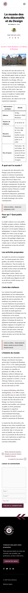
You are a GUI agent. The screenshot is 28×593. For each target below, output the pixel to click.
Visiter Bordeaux (12, 47)
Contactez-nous (11, 561)
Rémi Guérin (16, 35)
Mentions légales (8, 584)
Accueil (3, 47)
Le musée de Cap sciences (15, 459)
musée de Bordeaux (10, 390)
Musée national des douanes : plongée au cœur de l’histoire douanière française (13, 454)
